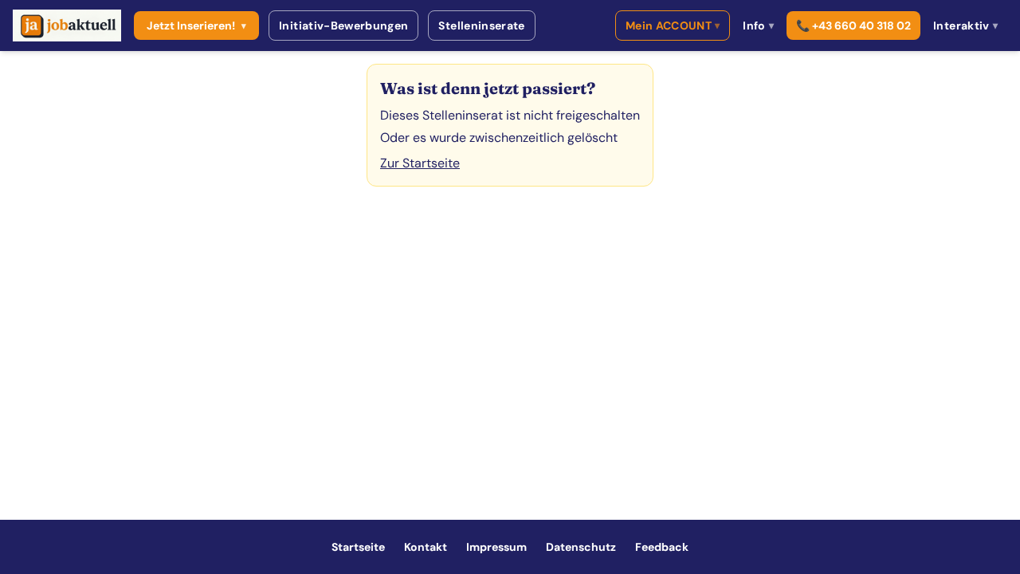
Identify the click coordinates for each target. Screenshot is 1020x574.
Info (758, 25)
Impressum (496, 547)
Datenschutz (581, 547)
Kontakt (425, 547)
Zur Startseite (420, 163)
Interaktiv (965, 25)
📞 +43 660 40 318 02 (853, 25)
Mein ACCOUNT (673, 25)
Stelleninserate (481, 25)
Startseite (358, 547)
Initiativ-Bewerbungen (343, 25)
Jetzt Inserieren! (196, 25)
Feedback (661, 547)
